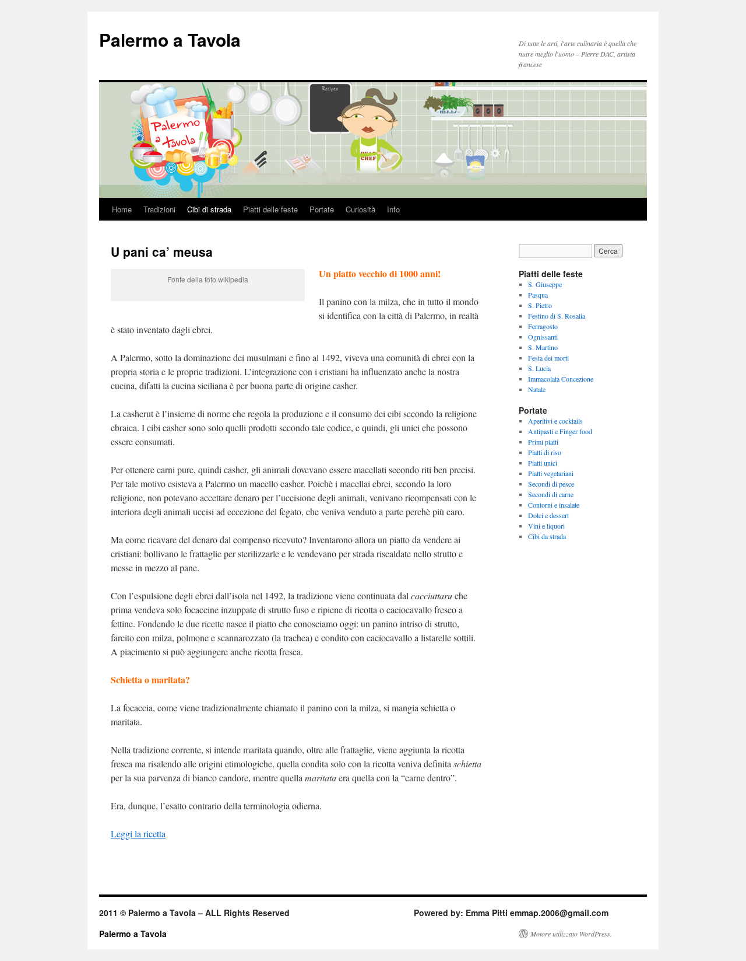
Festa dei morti (548, 357)
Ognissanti (543, 336)
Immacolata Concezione (560, 378)
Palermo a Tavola (170, 39)
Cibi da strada (547, 536)
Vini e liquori (546, 525)
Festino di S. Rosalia (556, 315)
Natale (537, 389)
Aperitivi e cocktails (555, 420)
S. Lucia (539, 368)
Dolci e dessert (548, 515)
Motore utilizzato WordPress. (571, 933)
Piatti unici (542, 462)
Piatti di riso (544, 452)
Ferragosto (543, 326)
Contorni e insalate (553, 504)
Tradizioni (159, 209)
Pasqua (538, 294)
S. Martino (543, 347)
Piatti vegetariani (550, 473)
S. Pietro (540, 305)
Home (122, 209)
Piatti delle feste (270, 209)
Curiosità (360, 209)
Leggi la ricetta (138, 833)
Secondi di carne (550, 494)
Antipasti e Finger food (560, 431)
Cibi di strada (209, 209)
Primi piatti (543, 441)
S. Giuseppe (545, 284)
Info (393, 209)
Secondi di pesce (551, 483)
